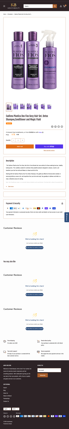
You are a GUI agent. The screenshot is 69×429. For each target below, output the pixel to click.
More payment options (49, 150)
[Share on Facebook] (52, 126)
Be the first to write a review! (34, 247)
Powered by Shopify (7, 423)
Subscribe (42, 375)
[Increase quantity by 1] (22, 140)
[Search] (55, 6)
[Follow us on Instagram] (11, 416)
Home (4, 14)
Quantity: (8, 140)
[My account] (61, 6)
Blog (4, 390)
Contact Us (6, 401)
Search (5, 388)
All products (10, 14)
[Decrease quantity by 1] (13, 140)
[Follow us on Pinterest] (14, 416)
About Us (5, 393)
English (5, 409)
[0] (64, 6)
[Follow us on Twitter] (8, 416)
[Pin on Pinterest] (55, 126)
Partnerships (6, 398)
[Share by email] (62, 126)
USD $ (14, 409)
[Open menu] (4, 6)
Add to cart (20, 146)
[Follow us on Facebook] (4, 416)
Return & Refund (7, 396)
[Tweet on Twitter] (58, 126)
